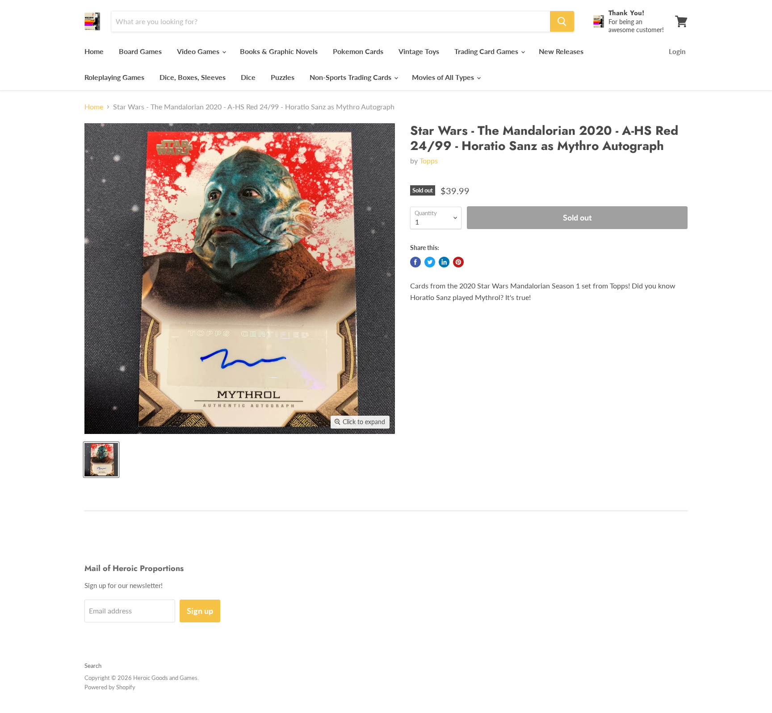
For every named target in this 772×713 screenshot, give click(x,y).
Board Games (140, 51)
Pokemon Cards (358, 51)
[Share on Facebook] (415, 262)
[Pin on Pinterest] (458, 262)
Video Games (199, 51)
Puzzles (282, 77)
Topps (429, 160)
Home (94, 51)
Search (92, 665)
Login (677, 51)
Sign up (200, 611)
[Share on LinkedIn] (444, 262)
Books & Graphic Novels (279, 51)
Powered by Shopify (109, 687)
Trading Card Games (487, 51)
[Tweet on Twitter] (429, 262)
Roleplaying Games (114, 77)
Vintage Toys (419, 51)
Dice (248, 77)
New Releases (561, 51)
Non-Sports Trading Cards (351, 77)
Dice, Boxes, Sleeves (192, 77)
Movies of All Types (444, 77)
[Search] (562, 21)
